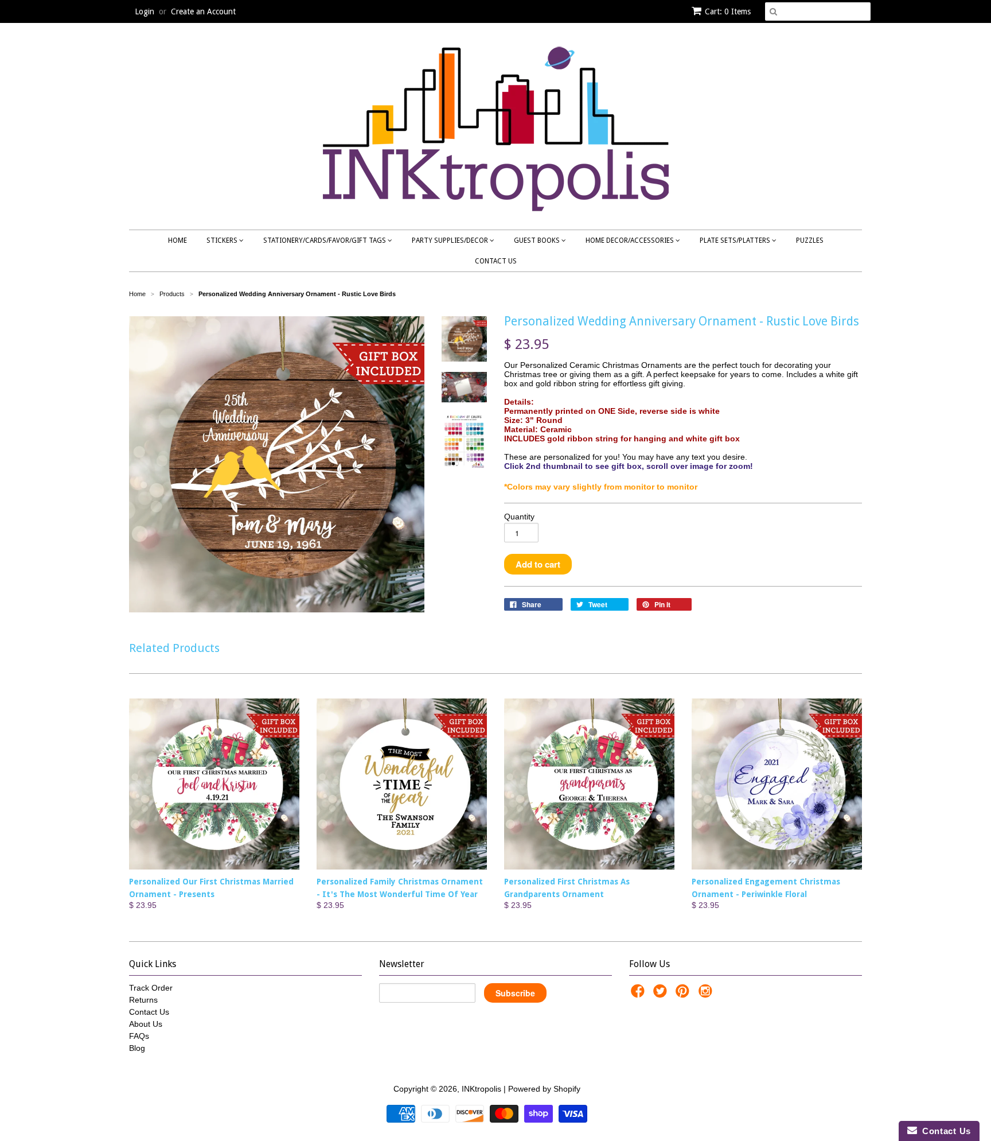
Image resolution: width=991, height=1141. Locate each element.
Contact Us (496, 261)
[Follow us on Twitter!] (661, 994)
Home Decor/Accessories (631, 240)
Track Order (151, 987)
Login (144, 11)
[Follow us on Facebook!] (639, 994)
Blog (137, 1048)
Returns (143, 999)
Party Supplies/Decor (451, 240)
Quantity (519, 516)
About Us (145, 1024)
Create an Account (203, 11)
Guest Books (537, 240)
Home (177, 240)
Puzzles (810, 240)
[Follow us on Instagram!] (707, 994)
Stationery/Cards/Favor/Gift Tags (325, 240)
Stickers (222, 240)
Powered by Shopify (544, 1088)
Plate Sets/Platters (736, 240)
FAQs (139, 1036)
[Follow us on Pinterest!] (684, 994)
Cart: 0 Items (728, 11)
